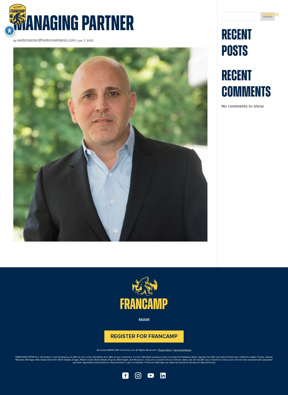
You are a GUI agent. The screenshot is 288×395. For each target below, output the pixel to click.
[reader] (17, 13)
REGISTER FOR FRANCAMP (144, 336)
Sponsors (245, 14)
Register (271, 14)
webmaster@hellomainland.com (46, 40)
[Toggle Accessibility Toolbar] (9, 31)
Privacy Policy (165, 350)
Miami (223, 14)
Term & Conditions (182, 350)
